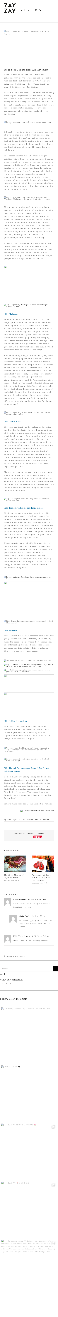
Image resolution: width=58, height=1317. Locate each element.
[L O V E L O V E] (29, 1093)
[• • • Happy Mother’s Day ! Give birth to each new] (29, 1035)
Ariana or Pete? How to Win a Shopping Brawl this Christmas (42, 877)
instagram (21, 998)
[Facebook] (12, 983)
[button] (6, 870)
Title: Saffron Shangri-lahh (15, 721)
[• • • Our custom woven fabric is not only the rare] (29, 1267)
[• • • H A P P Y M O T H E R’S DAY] (29, 1151)
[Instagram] (5, 983)
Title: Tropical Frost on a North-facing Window (24, 508)
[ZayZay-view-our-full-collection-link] (37, 811)
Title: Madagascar (11, 314)
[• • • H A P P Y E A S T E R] (29, 1209)
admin (9, 820)
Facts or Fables (32, 820)
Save (39, 837)
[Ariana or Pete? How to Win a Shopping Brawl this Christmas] (43, 857)
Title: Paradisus (10, 630)
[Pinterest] (9, 983)
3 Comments (45, 820)
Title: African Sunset (12, 421)
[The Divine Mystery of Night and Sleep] (15, 857)
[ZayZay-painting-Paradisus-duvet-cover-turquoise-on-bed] (29, 577)
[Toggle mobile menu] (53, 4)
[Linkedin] (16, 983)
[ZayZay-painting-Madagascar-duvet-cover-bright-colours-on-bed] (29, 305)
